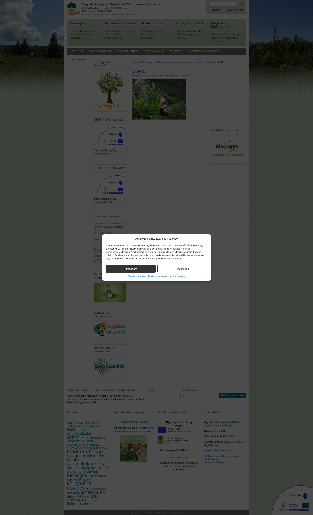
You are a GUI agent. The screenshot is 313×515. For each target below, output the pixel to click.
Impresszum (179, 276)
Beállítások (182, 268)
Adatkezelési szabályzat (160, 276)
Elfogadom (130, 268)
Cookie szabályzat (137, 276)
